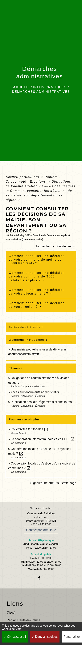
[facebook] (41, 578)
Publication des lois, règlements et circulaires (41, 402)
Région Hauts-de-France (23, 620)
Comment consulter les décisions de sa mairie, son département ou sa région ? (39, 195)
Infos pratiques (50, 87)
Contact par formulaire (41, 530)
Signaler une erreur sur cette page (53, 483)
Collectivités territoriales (29, 429)
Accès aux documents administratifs (34, 392)
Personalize (72, 636)
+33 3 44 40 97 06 (41, 524)
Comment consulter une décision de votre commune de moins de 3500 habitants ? (37, 259)
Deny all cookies (46, 636)
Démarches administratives (41, 91)
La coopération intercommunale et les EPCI (43, 439)
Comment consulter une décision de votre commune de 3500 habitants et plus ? (37, 276)
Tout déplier (66, 246)
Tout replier (45, 246)
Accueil (21, 87)
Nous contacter (41, 508)
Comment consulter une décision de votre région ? (37, 304)
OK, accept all (16, 636)
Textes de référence (25, 327)
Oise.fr (11, 612)
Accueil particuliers (23, 177)
